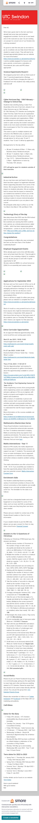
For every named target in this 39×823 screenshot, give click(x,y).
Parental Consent (22, 526)
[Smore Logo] (11, 2)
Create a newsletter (11, 818)
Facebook (17, 699)
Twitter (31, 696)
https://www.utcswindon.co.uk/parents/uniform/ (19, 59)
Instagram (7, 699)
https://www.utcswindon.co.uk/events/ (16, 322)
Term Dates (7, 780)
